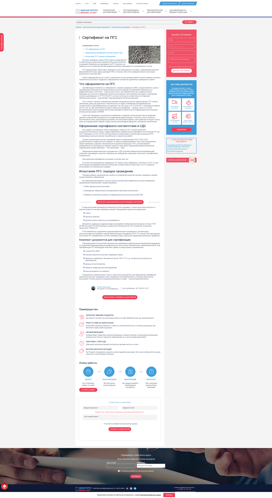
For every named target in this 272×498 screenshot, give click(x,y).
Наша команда (127, 3)
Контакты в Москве (142, 3)
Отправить (136, 476)
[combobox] (151, 466)
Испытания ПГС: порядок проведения (100, 56)
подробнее (181, 129)
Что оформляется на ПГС (95, 49)
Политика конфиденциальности (104, 488)
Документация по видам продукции (178, 11)
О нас (87, 3)
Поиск (190, 22)
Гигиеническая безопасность (177, 149)
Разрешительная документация (155, 11)
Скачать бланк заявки (177, 160)
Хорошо (169, 495)
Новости (78, 3)
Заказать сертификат (181, 71)
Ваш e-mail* (111, 463)
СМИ (94, 3)
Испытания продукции (175, 151)
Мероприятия (105, 3)
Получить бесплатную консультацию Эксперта (119, 202)
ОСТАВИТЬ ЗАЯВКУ (88, 390)
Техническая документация (110, 11)
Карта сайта (120, 488)
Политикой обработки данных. (150, 495)
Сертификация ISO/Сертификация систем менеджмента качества (179, 146)
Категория (141, 463)
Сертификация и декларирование (131, 11)
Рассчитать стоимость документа (120, 297)
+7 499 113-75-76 (184, 489)
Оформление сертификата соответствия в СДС (104, 53)
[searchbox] (146, 465)
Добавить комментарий (120, 429)
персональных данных (129, 424)
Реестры (115, 3)
